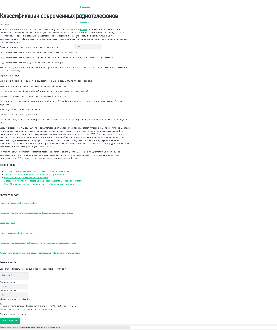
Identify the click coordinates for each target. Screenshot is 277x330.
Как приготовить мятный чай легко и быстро (17, 233)
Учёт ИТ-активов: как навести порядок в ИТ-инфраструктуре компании (39, 184)
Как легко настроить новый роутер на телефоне (18, 203)
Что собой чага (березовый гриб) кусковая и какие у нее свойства (36, 171)
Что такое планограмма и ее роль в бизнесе (26, 177)
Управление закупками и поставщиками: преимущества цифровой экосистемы (43, 180)
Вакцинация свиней (7, 223)
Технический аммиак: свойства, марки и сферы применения (34, 174)
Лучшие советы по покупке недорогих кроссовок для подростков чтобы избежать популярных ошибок (40, 253)
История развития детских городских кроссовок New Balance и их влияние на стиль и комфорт (36, 213)
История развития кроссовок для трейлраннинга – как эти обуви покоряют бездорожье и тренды (38, 243)
